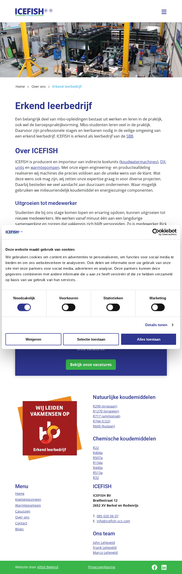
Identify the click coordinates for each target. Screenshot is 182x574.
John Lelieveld (104, 542)
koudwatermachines (139, 161)
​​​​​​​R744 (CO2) (101, 421)
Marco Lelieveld (105, 552)
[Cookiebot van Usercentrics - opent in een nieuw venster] (156, 232)
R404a (98, 452)
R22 (96, 447)
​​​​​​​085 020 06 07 (107, 516)
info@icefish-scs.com (113, 521)
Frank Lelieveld (105, 547)
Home (19, 493)
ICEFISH (34, 12)
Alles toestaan (148, 339)
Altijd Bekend (47, 567)
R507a (98, 457)
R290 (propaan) (105, 406)
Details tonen (156, 325)
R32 (96, 477)
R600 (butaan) (104, 426)
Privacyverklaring (101, 567)
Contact (21, 523)
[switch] (68, 307)
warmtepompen (45, 167)
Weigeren (33, 339)
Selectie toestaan (91, 339)
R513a (98, 472)
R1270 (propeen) (106, 411)
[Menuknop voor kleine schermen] (164, 12)
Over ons (22, 517)
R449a (98, 467)
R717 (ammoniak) (106, 416)
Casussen (22, 511)
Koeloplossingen (28, 499)
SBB (129, 136)
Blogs (19, 529)
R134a (98, 462)
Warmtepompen (28, 505)
